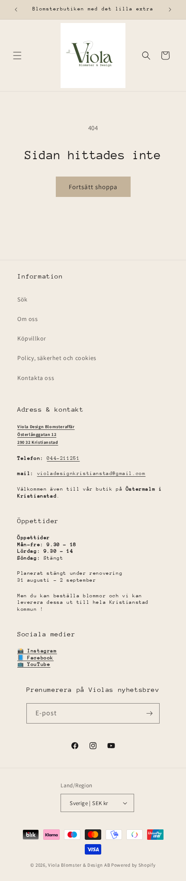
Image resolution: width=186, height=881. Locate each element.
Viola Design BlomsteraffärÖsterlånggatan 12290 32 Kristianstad (46, 434)
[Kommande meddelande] (170, 9)
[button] (17, 55)
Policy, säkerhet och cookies (56, 358)
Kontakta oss (35, 378)
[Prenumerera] (149, 713)
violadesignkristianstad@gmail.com (91, 473)
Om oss (27, 319)
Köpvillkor (31, 338)
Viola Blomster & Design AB (79, 865)
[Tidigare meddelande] (16, 9)
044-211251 (63, 458)
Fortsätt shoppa (93, 187)
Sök (22, 299)
